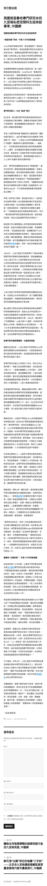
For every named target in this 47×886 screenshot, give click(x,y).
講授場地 (20, 496)
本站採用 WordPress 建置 (22, 882)
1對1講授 (10, 567)
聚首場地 (12, 243)
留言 (6, 746)
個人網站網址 (8, 804)
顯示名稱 (8, 781)
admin (9, 719)
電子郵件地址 (9, 793)
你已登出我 (10, 8)
